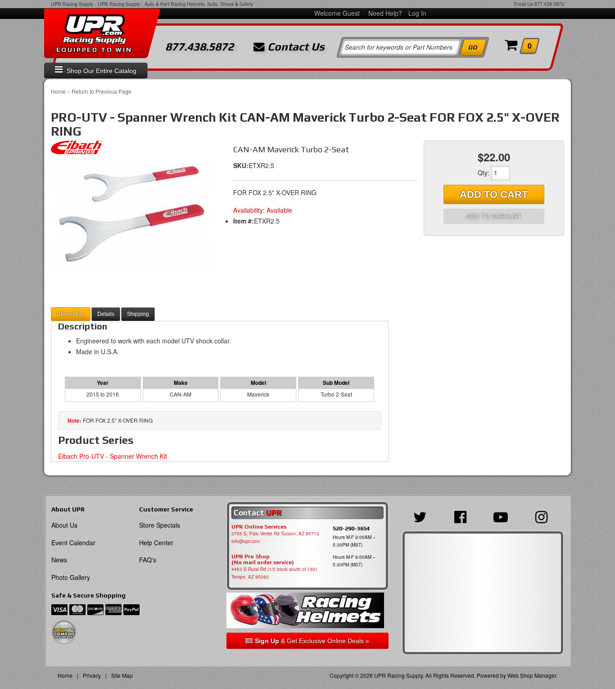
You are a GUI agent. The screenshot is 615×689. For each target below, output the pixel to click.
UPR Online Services (258, 527)
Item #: (243, 220)
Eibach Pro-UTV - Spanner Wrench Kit (112, 456)
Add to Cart (494, 194)
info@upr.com (245, 541)
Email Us (523, 3)
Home (58, 91)
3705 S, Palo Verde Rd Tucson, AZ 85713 (275, 533)
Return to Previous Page (101, 91)
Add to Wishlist (493, 216)
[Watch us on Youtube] (502, 516)
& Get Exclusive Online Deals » (312, 640)
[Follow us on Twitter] (422, 516)
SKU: (241, 165)
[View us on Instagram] (543, 516)
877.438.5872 (549, 3)
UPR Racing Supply (72, 3)
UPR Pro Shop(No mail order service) (262, 559)
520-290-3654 (351, 528)
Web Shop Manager (531, 675)
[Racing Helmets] (307, 610)
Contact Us (295, 47)
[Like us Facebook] (462, 516)
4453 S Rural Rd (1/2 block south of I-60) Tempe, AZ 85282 (274, 573)
